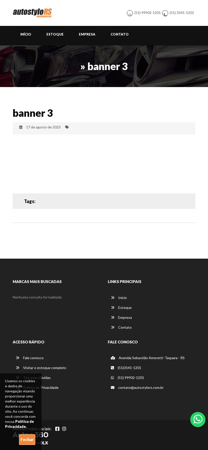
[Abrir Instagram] (64, 428)
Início (25, 34)
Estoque (55, 34)
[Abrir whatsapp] (198, 419)
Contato (120, 34)
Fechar (27, 439)
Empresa (87, 34)
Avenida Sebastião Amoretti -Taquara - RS (151, 358)
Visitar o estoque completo (44, 367)
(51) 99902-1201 (147, 12)
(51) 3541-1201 (182, 12)
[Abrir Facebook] (57, 428)
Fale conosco (33, 358)
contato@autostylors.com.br (141, 387)
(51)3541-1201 (129, 367)
